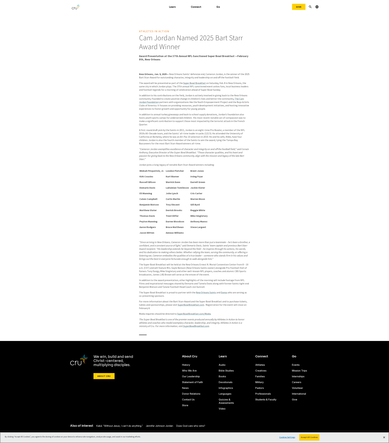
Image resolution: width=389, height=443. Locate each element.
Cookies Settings (287, 437)
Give (298, 7)
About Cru (104, 376)
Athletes (260, 364)
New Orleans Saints (206, 292)
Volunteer (297, 387)
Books (222, 376)
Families (260, 376)
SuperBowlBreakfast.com (191, 304)
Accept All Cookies (309, 437)
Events (295, 364)
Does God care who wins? (190, 425)
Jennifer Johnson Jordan (159, 425)
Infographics (226, 387)
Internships (298, 376)
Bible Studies (226, 370)
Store (185, 405)
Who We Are (189, 370)
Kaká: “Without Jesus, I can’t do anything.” (119, 425)
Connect (196, 6)
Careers (296, 382)
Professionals (263, 393)
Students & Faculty (265, 399)
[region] (194, 437)
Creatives (260, 370)
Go (218, 6)
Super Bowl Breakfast (194, 83)
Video (222, 408)
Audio (222, 364)
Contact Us (188, 399)
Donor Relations (191, 393)
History (186, 364)
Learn (172, 6)
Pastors (259, 387)
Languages (225, 393)
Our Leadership (191, 376)
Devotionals (225, 382)
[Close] (384, 437)
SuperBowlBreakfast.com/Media (194, 313)
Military (259, 382)
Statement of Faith (192, 382)
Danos (224, 292)
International (299, 393)
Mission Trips (299, 370)
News (185, 387)
